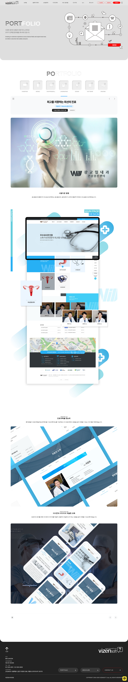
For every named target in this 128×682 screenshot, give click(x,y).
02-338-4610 (9, 667)
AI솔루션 (101, 2)
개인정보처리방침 (9, 677)
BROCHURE (86, 670)
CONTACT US (109, 670)
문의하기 (116, 2)
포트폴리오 (109, 2)
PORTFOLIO (64, 670)
